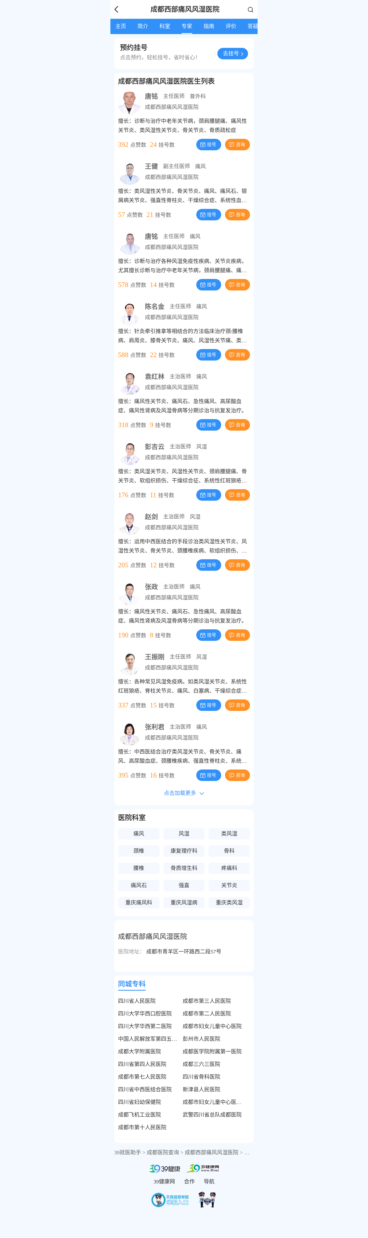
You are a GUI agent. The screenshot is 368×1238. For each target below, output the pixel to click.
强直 (184, 885)
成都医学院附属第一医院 (212, 1052)
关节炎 (229, 885)
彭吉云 (154, 446)
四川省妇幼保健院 (139, 1102)
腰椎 (138, 868)
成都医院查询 (163, 1152)
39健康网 (164, 1182)
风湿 (201, 447)
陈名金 (154, 306)
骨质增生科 (184, 868)
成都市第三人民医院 (207, 1001)
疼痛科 (229, 868)
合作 (189, 1182)
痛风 (200, 166)
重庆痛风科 (138, 903)
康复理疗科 (184, 851)
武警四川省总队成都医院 (212, 1115)
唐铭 (151, 96)
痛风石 (139, 885)
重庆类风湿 (229, 903)
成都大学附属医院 (139, 1052)
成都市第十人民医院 (142, 1127)
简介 (142, 26)
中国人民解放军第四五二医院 (153, 1039)
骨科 (229, 851)
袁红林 (154, 376)
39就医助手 (127, 1152)
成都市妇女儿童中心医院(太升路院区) (227, 1102)
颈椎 (138, 851)
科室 (164, 26)
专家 (187, 26)
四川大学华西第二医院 (145, 1026)
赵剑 (151, 516)
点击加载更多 (180, 793)
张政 (151, 586)
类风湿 (229, 834)
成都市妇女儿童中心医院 (212, 1026)
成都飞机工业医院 (139, 1115)
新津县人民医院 (201, 1089)
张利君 (154, 727)
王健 (151, 166)
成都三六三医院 (201, 1064)
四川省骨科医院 (201, 1077)
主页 (120, 26)
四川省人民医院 (137, 1001)
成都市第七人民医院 (142, 1077)
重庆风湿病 (184, 903)
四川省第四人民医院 (142, 1064)
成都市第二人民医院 (207, 1014)
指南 (209, 26)
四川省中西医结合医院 (145, 1089)
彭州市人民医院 (201, 1039)
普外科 (198, 96)
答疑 (253, 26)
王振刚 (154, 657)
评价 (231, 26)
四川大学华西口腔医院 (145, 1014)
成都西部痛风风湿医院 (172, 107)
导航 (209, 1182)
